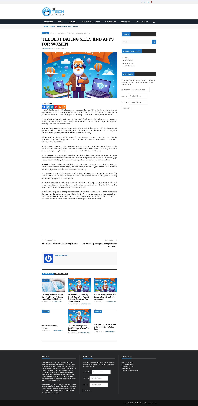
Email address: (126, 90)
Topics (60, 22)
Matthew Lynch (47, 48)
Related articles (48, 274)
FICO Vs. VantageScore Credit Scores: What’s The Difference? (79, 328)
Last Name (125, 102)
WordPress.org (130, 66)
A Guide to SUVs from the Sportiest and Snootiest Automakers (105, 297)
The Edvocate (110, 22)
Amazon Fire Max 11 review (50, 327)
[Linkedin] (52, 107)
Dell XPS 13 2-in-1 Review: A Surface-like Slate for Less (105, 327)
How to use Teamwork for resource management (74, 26)
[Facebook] (44, 107)
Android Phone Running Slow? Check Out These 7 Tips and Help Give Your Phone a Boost (78, 298)
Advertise (72, 22)
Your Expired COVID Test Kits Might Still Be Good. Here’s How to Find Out (52, 297)
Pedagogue (125, 22)
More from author (61, 274)
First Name (125, 96)
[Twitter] (48, 107)
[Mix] (64, 107)
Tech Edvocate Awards (91, 22)
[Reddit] (60, 107)
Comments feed (130, 63)
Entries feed (129, 60)
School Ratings (142, 22)
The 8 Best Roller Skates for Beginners (60, 243)
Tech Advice (45, 33)
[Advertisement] (79, 216)
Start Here (48, 22)
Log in (127, 57)
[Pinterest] (56, 107)
